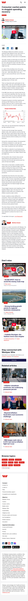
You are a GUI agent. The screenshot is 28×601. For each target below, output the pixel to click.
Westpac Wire (5, 508)
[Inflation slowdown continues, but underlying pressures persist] (14, 381)
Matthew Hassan (9, 20)
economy (4, 15)
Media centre (5, 506)
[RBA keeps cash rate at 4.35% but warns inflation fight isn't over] (14, 436)
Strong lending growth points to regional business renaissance (13, 308)
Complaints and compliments (9, 494)
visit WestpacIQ (18, 216)
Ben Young (8, 284)
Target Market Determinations (18, 570)
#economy (6, 382)
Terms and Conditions (18, 568)
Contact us (5, 485)
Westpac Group (6, 499)
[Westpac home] (4, 2)
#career (6, 331)
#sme (5, 302)
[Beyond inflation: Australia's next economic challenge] (14, 409)
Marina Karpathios (9, 338)
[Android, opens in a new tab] (6, 547)
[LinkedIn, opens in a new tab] (12, 543)
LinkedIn (4, 356)
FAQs (3, 489)
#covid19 (11, 462)
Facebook (8, 356)
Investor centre (6, 504)
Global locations (6, 519)
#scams (6, 276)
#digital (10, 465)
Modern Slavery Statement (8, 538)
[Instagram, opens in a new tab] (15, 543)
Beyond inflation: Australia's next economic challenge (13, 415)
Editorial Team (8, 392)
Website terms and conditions (9, 533)
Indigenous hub (6, 513)
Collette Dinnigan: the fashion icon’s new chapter (14, 335)
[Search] (21, 2)
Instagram (16, 356)
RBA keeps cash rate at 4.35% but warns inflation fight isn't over (13, 442)
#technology (17, 465)
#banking (4, 462)
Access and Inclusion (7, 527)
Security (4, 529)
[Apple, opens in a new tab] (16, 547)
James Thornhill (9, 312)
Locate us (4, 487)
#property (21, 462)
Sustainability (5, 510)
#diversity (4, 465)
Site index (4, 536)
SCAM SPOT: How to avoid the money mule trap (14, 281)
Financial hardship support (8, 492)
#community (18, 459)
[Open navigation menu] (24, 2)
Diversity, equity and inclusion (9, 515)
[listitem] (14, 381)
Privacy (4, 531)
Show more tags (5, 467)
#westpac (11, 459)
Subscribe (14, 360)
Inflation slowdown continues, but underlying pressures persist (13, 387)
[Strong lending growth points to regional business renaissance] (14, 302)
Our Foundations (6, 517)
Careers (4, 501)
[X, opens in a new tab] (6, 543)
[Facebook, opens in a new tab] (3, 543)
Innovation (4, 521)
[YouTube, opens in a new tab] (9, 543)
